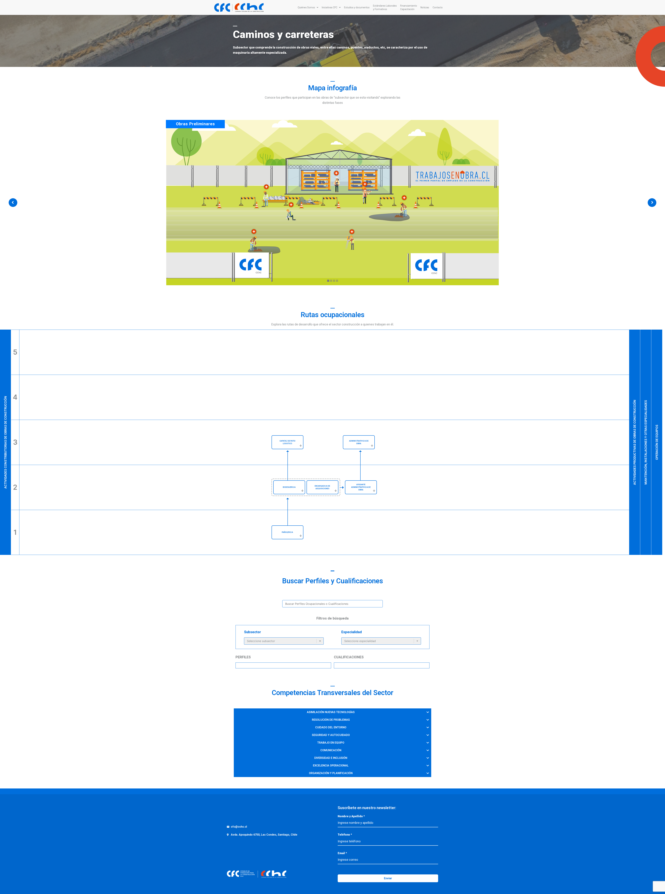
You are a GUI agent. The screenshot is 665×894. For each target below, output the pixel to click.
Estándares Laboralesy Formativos (385, 7)
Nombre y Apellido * (351, 816)
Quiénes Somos (306, 7)
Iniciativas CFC (329, 7)
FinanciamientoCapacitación (408, 7)
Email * (342, 853)
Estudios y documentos (357, 7)
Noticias (424, 7)
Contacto (438, 7)
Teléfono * (345, 834)
